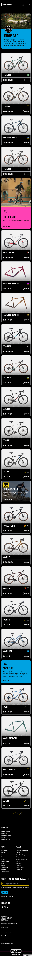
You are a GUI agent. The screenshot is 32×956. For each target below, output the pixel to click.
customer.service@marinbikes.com (9, 923)
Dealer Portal (5, 833)
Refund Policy (4, 936)
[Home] (7, 4)
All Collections (5, 871)
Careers (18, 865)
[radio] (28, 75)
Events (18, 861)
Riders (18, 852)
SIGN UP (4, 892)
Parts (2, 863)
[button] (26, 5)
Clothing (3, 869)
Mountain (4, 850)
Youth (3, 857)
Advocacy (19, 863)
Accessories (4, 867)
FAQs (17, 857)
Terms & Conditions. (25, 887)
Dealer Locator (5, 831)
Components (5, 861)
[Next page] (21, 813)
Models (3, 859)
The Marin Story (20, 855)
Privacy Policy (4, 927)
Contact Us (19, 869)
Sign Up (3, 837)
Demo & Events (5, 839)
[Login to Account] (23, 5)
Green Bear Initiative (22, 850)
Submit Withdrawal (6, 933)
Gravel (3, 855)
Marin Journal (20, 867)
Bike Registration (6, 835)
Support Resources (21, 859)
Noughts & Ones (9, 943)
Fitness (3, 852)
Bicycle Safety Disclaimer (7, 930)
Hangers (3, 865)
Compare (26, 80)
